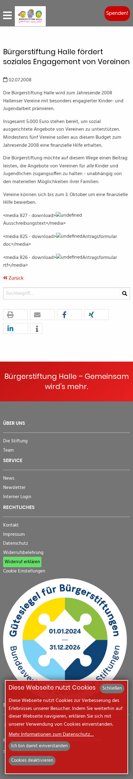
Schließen (112, 688)
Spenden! (117, 13)
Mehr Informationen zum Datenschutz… (51, 735)
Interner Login (17, 497)
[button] (15, 315)
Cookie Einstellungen (24, 571)
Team (8, 450)
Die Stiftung (15, 441)
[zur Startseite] (30, 16)
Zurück (15, 278)
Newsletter (14, 488)
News (8, 478)
